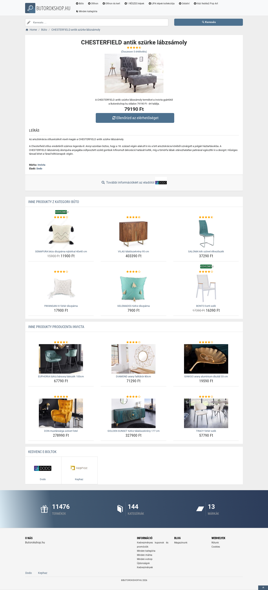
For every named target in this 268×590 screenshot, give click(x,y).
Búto (81, 3)
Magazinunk (180, 542)
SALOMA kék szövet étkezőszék (206, 251)
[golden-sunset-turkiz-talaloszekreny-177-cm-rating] (133, 397)
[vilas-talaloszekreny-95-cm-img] (133, 234)
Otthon (94, 3)
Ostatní (186, 3)
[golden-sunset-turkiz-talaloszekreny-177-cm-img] (133, 413)
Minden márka (144, 555)
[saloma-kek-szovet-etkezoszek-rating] (206, 217)
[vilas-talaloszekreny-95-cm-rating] (133, 217)
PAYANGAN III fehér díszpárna (61, 305)
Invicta (41, 164)
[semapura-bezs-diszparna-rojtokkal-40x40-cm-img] (61, 234)
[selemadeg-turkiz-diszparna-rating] (133, 272)
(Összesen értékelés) (134, 51)
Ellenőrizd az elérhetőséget (137, 118)
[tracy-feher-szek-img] (206, 413)
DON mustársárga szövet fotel (61, 430)
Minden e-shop (144, 559)
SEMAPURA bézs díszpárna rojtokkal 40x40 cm (61, 251)
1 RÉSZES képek (135, 3)
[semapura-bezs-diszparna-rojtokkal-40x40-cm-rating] (61, 217)
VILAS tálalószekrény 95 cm (133, 251)
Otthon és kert (112, 3)
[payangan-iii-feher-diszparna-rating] (61, 272)
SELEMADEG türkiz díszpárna (133, 305)
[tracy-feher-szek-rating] (206, 397)
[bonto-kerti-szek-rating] (206, 272)
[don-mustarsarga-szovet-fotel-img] (61, 413)
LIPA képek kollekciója (163, 3)
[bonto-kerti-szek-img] (206, 288)
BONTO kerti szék (206, 305)
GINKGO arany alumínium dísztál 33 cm (206, 376)
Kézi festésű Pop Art (207, 3)
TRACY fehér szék (206, 430)
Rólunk (215, 542)
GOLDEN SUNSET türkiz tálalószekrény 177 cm (134, 430)
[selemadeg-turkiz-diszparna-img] (133, 288)
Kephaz (42, 572)
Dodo (39, 168)
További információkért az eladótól (130, 182)
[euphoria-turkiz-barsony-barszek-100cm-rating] (61, 342)
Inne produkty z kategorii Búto (53, 202)
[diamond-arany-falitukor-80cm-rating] (133, 342)
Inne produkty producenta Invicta (56, 327)
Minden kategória (88, 11)
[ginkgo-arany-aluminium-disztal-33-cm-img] (206, 359)
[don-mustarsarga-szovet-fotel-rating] (61, 397)
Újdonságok (143, 563)
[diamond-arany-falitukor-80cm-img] (133, 359)
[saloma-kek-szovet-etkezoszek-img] (206, 234)
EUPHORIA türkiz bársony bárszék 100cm (61, 376)
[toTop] (263, 587)
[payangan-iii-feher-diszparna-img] (61, 288)
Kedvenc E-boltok (42, 452)
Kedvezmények (145, 567)
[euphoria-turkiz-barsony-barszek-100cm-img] (61, 359)
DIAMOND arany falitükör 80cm (133, 376)
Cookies (215, 546)
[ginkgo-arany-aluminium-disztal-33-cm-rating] (206, 342)
